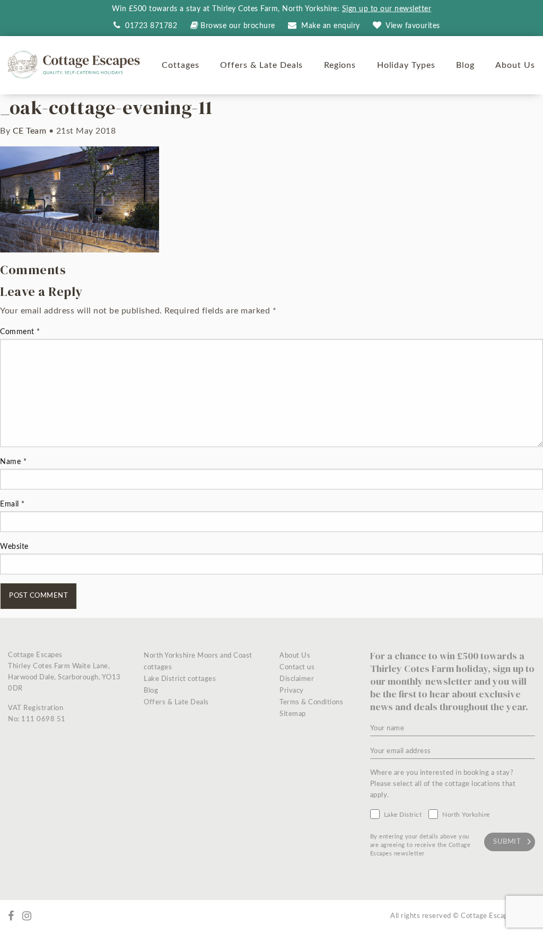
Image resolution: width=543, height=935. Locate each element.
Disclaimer (296, 679)
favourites (413, 26)
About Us (515, 65)
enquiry (330, 26)
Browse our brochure (237, 26)
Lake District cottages (180, 679)
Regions (340, 65)
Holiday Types (406, 65)
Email (12, 504)
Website (14, 546)
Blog (465, 65)
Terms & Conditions (311, 702)
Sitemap (292, 714)
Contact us (296, 667)
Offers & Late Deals (261, 65)
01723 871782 (150, 26)
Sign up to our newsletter (387, 9)
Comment (20, 332)
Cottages (180, 65)
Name (13, 462)
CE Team (29, 131)
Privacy (291, 690)
